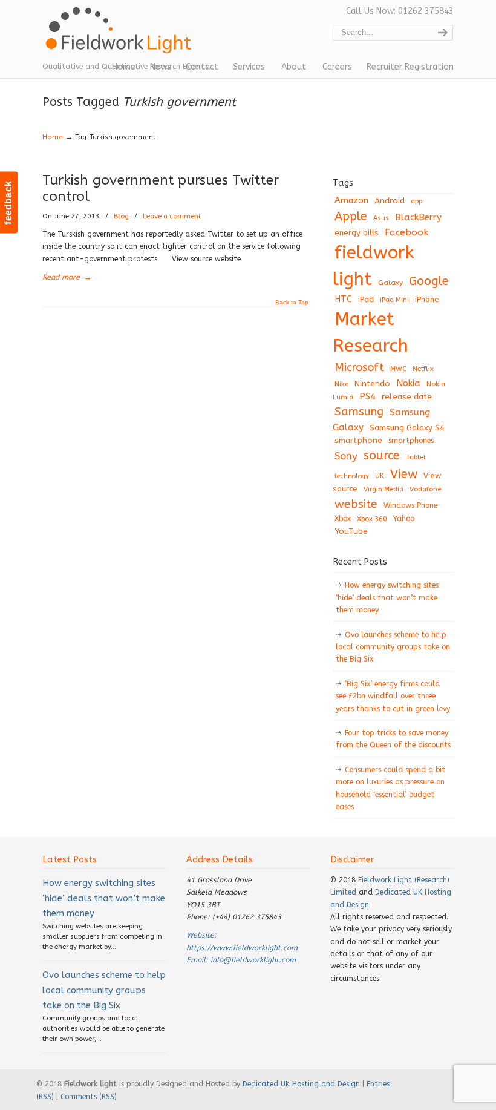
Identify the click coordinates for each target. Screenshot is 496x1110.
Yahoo (403, 518)
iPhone (427, 299)
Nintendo (372, 383)
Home (52, 137)
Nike (341, 384)
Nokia (408, 383)
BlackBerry (418, 217)
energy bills (356, 232)
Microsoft (359, 367)
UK (379, 475)
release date (407, 397)
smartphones (411, 440)
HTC (343, 299)
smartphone (358, 440)
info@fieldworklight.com (253, 960)
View (403, 474)
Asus (381, 218)
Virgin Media (383, 489)
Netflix (423, 368)
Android (389, 201)
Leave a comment (172, 216)
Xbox (342, 518)
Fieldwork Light (121, 36)
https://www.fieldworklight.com (242, 948)
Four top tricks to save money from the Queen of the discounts (393, 739)
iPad (366, 299)
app (416, 201)
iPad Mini (394, 300)
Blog (121, 216)
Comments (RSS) (88, 1096)
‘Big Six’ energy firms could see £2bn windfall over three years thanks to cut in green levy (393, 696)
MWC (398, 369)
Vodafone (425, 489)
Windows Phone (410, 505)
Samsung (358, 411)
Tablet (416, 457)
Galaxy (390, 282)
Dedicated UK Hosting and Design (301, 1084)
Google (429, 281)
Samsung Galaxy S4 (407, 427)
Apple (350, 216)
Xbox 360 (372, 518)
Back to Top (291, 303)
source (382, 455)
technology (351, 476)
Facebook (406, 232)
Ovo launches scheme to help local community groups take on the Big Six (393, 647)
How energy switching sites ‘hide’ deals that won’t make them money (387, 597)
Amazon (351, 200)
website (355, 504)
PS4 (367, 396)
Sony (345, 456)
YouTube (351, 531)
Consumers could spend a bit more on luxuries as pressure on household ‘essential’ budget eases (390, 788)
